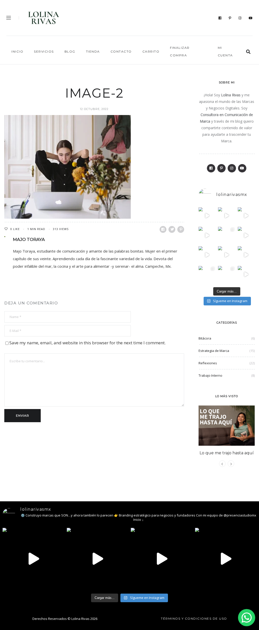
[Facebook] (220, 18)
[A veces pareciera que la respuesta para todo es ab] (207, 274)
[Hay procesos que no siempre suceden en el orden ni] (207, 215)
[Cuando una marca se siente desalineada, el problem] (246, 235)
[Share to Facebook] (163, 229)
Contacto (121, 51)
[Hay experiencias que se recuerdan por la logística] (246, 274)
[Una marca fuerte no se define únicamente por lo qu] (207, 254)
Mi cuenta (225, 51)
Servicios (44, 51)
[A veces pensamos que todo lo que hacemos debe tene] (226, 235)
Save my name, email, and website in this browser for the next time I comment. (87, 343)
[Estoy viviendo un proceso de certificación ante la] (207, 235)
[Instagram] (240, 18)
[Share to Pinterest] (180, 229)
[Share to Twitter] (171, 229)
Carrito (151, 51)
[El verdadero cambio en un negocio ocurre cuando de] (246, 215)
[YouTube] (251, 18)
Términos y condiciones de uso (194, 618)
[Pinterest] (230, 18)
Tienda (93, 51)
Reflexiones (208, 363)
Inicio (17, 51)
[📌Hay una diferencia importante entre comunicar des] (226, 254)
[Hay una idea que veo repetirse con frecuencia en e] (246, 254)
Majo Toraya (29, 239)
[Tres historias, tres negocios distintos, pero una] (226, 215)
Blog (69, 51)
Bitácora (205, 338)
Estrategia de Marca (214, 350)
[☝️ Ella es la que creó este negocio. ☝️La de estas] (226, 274)
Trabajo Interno (210, 375)
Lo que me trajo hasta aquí (227, 453)
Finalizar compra (180, 51)
